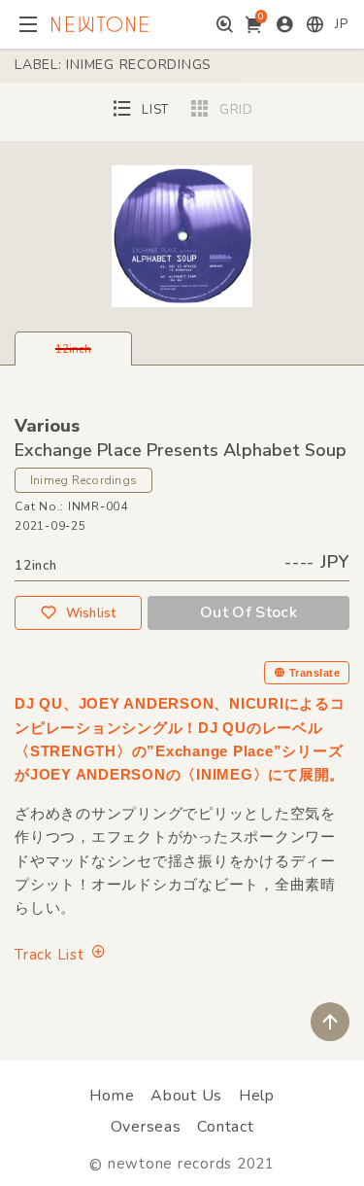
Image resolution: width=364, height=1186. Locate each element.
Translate (314, 673)
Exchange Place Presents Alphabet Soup (181, 450)
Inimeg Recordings (83, 480)
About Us (186, 1095)
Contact (225, 1126)
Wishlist (91, 613)
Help (257, 1095)
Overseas (146, 1126)
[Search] (225, 24)
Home (111, 1095)
